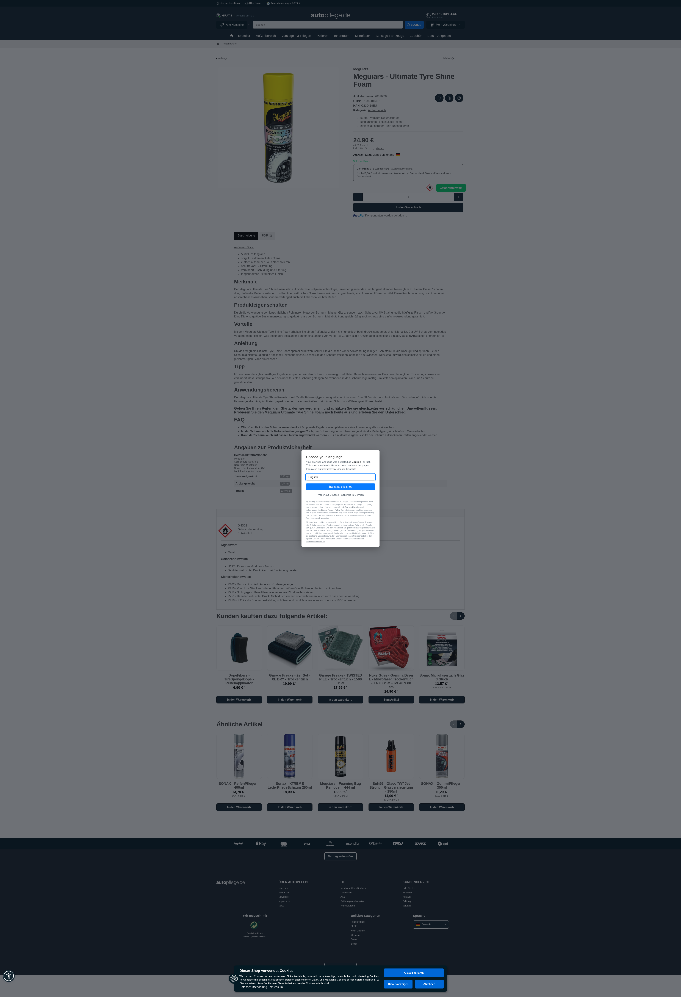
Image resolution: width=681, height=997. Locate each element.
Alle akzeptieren (414, 972)
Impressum (276, 986)
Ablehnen (429, 983)
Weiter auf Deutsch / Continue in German (340, 494)
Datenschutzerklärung (253, 986)
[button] (9, 976)
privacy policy (323, 518)
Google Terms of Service (349, 507)
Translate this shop (340, 486)
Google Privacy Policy (330, 510)
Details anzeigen (398, 983)
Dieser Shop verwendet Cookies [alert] (266, 971)
